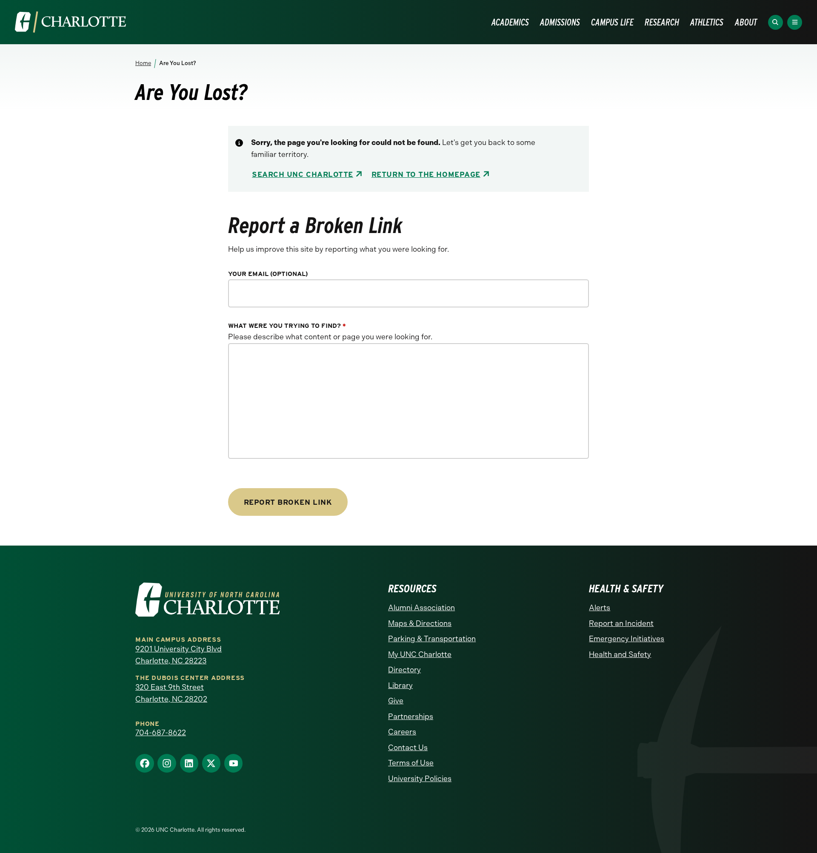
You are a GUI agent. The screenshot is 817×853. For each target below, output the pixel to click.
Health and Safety (620, 654)
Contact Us (408, 747)
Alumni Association (421, 607)
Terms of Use (411, 763)
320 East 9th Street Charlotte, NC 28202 (171, 693)
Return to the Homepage (425, 174)
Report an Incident (621, 623)
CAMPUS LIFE (612, 22)
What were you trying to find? (287, 326)
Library (400, 685)
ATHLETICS (706, 22)
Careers (402, 732)
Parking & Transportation (432, 638)
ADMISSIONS (560, 22)
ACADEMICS (510, 22)
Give (395, 701)
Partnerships (410, 716)
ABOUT (746, 22)
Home (143, 63)
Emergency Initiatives (626, 638)
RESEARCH (662, 22)
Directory (404, 669)
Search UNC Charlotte (302, 174)
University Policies (419, 778)
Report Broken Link (288, 502)
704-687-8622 (160, 732)
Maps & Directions (419, 623)
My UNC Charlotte (419, 654)
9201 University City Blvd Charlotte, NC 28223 (178, 655)
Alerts (599, 607)
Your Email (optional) (268, 274)
